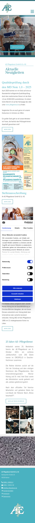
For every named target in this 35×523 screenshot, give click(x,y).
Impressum (6, 493)
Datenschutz (6, 496)
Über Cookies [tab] (28, 228)
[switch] (30, 267)
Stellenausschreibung (14, 193)
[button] (32, 11)
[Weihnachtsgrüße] (17, 162)
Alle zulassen (17, 288)
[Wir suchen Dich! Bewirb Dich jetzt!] (17, 218)
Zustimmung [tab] (6, 228)
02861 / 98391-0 (8, 482)
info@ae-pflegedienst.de (10, 488)
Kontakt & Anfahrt (8, 491)
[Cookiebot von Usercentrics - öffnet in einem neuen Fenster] (25, 222)
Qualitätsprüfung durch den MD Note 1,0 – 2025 (16, 84)
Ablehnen (17, 299)
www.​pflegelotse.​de (12, 104)
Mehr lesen (7, 129)
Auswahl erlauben (17, 293)
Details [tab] (17, 228)
